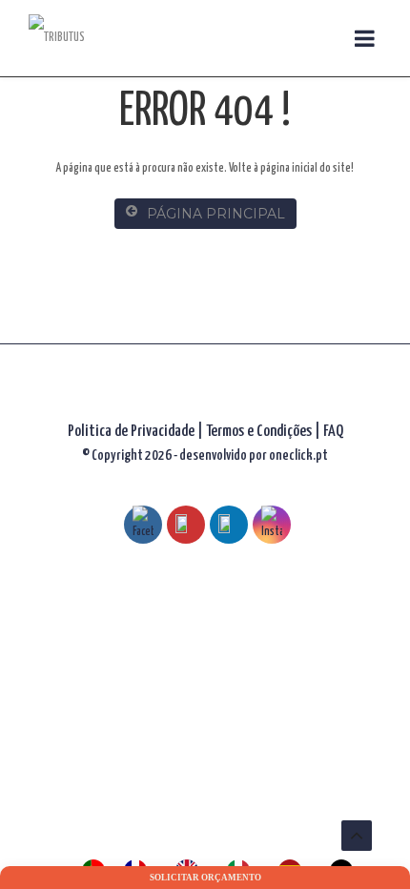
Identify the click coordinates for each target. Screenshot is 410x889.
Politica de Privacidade (131, 432)
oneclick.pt (298, 455)
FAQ (333, 432)
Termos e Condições (260, 432)
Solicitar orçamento (205, 877)
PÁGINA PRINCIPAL (216, 213)
